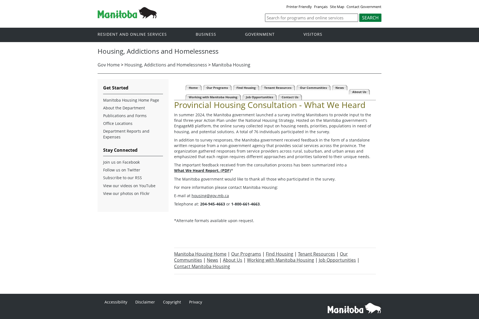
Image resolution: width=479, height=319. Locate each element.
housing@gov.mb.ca (210, 195)
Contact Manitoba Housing (202, 266)
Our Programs (246, 254)
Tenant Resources (316, 254)
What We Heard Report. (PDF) (202, 170)
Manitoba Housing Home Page (131, 100)
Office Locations (118, 123)
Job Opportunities (337, 260)
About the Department (124, 107)
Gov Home (109, 65)
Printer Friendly (299, 6)
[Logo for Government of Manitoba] (127, 17)
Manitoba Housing (231, 65)
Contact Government (363, 6)
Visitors (313, 34)
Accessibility (116, 302)
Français (321, 6)
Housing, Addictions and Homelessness (165, 65)
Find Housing (279, 254)
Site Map (337, 6)
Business (206, 34)
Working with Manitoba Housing (280, 260)
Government (260, 34)
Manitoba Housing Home (200, 254)
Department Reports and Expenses (126, 133)
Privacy (195, 302)
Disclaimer (145, 302)
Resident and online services (132, 34)
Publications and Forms (125, 115)
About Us (232, 260)
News (212, 260)
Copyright (172, 302)
